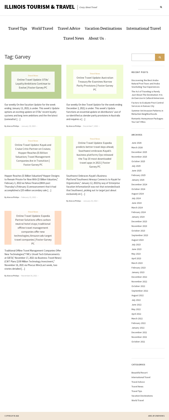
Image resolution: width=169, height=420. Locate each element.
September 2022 (140, 290)
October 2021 (138, 341)
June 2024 (136, 202)
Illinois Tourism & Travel (39, 6)
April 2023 (136, 258)
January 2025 (138, 179)
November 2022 (139, 281)
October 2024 (138, 189)
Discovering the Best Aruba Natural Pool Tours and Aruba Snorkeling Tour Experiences (146, 83)
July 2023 (136, 244)
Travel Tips (17, 28)
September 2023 (140, 235)
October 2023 (138, 230)
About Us (96, 38)
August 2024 (138, 193)
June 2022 (136, 304)
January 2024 (138, 216)
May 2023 (136, 253)
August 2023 (138, 239)
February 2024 (139, 212)
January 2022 (138, 327)
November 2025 (139, 156)
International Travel (143, 28)
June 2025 (136, 170)
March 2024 (137, 207)
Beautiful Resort (140, 372)
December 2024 (139, 184)
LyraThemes (160, 416)
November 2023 (139, 226)
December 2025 (139, 152)
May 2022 (136, 309)
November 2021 (139, 336)
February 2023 (139, 267)
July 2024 (136, 198)
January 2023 (138, 272)
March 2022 (137, 318)
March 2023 (137, 263)
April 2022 (136, 313)
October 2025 (138, 161)
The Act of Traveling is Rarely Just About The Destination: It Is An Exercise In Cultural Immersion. (148, 95)
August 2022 (138, 295)
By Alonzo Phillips (11, 126)
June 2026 (136, 142)
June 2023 (136, 249)
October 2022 (138, 286)
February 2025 (139, 175)
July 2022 (136, 299)
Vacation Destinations (103, 28)
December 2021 (139, 332)
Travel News (73, 38)
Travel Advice (69, 28)
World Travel (42, 28)
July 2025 (136, 165)
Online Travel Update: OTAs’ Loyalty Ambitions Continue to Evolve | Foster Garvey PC (33, 83)
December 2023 (139, 221)
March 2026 (137, 147)
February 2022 (139, 323)
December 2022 (139, 276)
